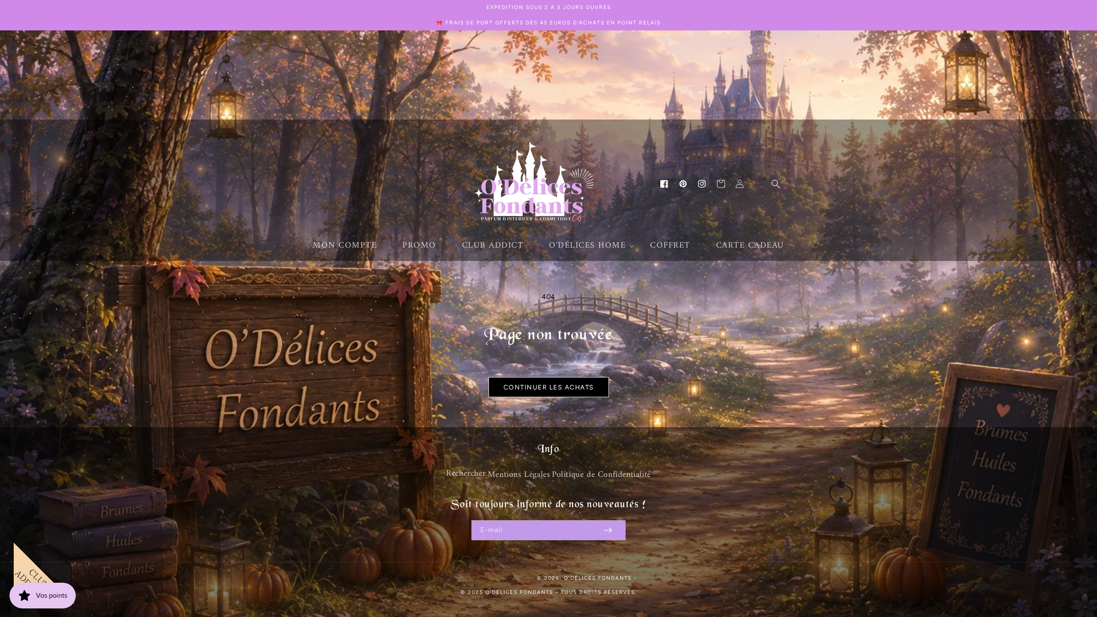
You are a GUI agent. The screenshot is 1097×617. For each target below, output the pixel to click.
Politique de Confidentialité (601, 474)
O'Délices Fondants (598, 578)
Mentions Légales (519, 474)
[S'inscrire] (608, 530)
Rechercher (466, 473)
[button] (586, 246)
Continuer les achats (549, 387)
